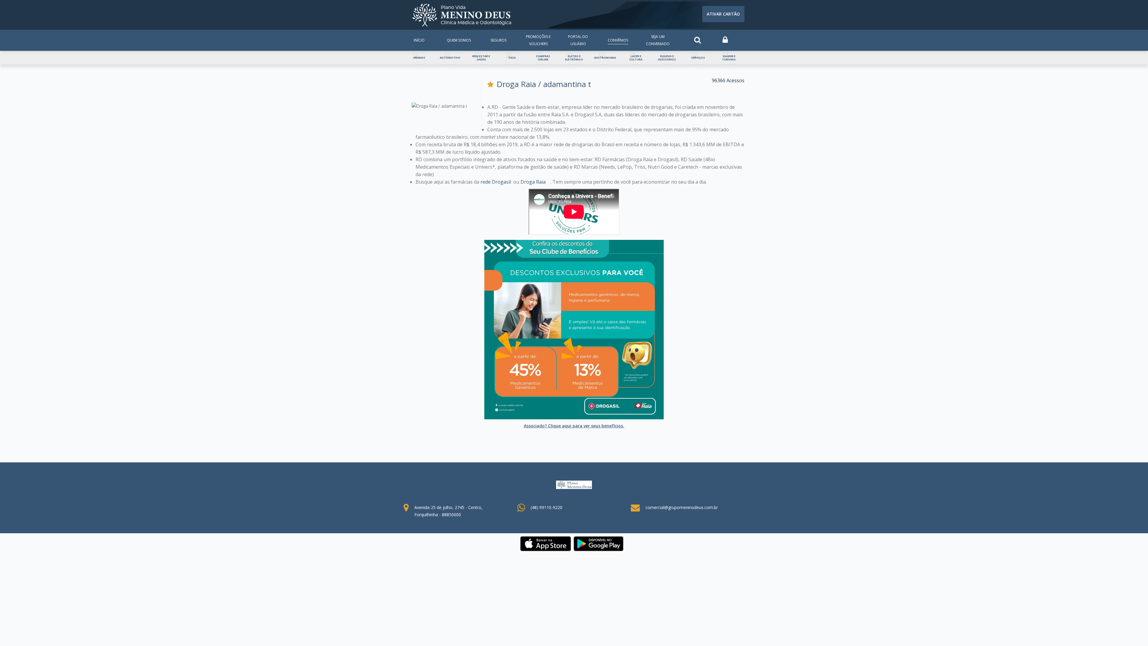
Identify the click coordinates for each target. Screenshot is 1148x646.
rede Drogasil (495, 182)
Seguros (498, 40)
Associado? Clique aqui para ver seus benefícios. (574, 426)
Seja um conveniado (658, 40)
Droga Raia (533, 182)
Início (419, 40)
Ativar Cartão (723, 14)
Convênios (618, 40)
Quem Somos (459, 40)
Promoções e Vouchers (538, 40)
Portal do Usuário (578, 40)
